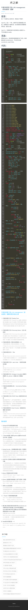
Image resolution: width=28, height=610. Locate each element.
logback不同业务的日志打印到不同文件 (12, 559)
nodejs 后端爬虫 (7, 591)
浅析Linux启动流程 (7, 485)
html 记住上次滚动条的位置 (9, 568)
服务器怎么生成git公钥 (8, 545)
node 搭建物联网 (7, 576)
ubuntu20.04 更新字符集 (9, 588)
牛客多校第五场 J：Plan (9, 352)
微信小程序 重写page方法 (9, 539)
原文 (13, 13)
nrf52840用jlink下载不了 (9, 562)
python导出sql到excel (9, 574)
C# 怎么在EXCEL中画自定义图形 (10, 582)
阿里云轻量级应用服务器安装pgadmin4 (12, 548)
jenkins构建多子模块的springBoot (12, 593)
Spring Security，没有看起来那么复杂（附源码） (15, 449)
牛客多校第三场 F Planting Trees (11, 318)
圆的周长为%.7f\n (7, 542)
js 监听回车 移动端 (7, 565)
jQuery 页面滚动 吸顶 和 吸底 (10, 473)
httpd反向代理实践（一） (9, 521)
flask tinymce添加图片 (9, 585)
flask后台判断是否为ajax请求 (10, 554)
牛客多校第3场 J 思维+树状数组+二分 (12, 342)
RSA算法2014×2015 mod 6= (9, 551)
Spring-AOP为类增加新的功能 (10, 425)
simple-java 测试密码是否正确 (10, 556)
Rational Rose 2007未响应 (9, 571)
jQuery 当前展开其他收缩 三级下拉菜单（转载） (15, 479)
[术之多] (14, 2)
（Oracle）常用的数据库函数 (10, 495)
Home (14, 603)
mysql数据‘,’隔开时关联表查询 (10, 579)
